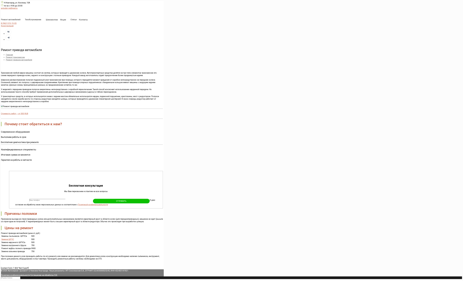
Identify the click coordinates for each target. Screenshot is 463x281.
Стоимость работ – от (14, 113)
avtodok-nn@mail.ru (9, 8)
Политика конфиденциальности (15, 275)
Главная (9, 55)
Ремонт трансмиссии (15, 57)
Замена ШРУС (7, 239)
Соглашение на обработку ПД (43, 275)
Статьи (74, 19)
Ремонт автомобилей (10, 19)
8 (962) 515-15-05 (9, 23)
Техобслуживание (33, 19)
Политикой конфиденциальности (93, 204)
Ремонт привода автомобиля (19, 60)
